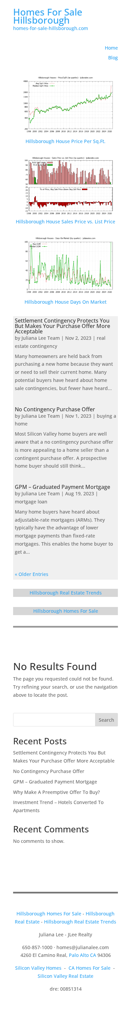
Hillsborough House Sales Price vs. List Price (65, 221)
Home (111, 48)
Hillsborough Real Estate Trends (66, 592)
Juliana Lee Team (40, 338)
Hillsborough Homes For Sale (65, 611)
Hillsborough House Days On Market (65, 302)
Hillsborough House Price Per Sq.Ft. (65, 141)
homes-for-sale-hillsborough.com (50, 28)
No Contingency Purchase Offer (55, 409)
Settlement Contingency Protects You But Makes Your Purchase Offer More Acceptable (62, 326)
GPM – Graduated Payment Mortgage (62, 487)
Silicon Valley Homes (38, 968)
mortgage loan (31, 501)
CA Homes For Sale (90, 968)
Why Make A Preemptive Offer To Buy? (56, 792)
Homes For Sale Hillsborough (47, 15)
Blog (113, 57)
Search (106, 720)
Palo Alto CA (82, 955)
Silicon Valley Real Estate (65, 976)
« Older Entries (31, 574)
